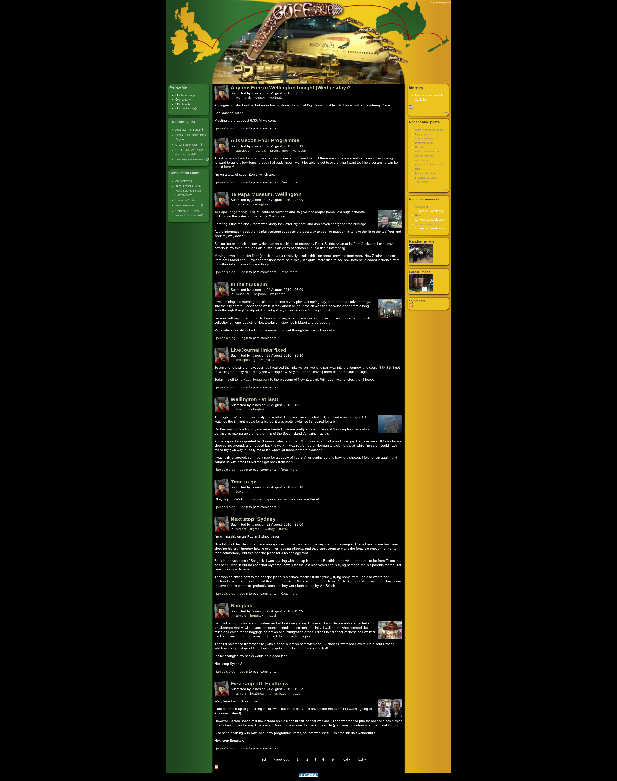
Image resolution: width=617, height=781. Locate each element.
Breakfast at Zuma (426, 177)
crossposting (245, 360)
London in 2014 (184, 200)
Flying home (422, 134)
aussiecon (243, 150)
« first (262, 759)
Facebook (186, 95)
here (237, 113)
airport (241, 529)
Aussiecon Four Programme (265, 140)
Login (244, 128)
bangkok (256, 615)
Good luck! (421, 206)
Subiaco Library (424, 138)
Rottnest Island (424, 142)
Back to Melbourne (426, 173)
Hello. (418, 215)
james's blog (225, 128)
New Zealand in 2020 (187, 205)
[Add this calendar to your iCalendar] (411, 107)
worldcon (299, 150)
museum (242, 294)
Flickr (184, 104)
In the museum (249, 284)
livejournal (267, 360)
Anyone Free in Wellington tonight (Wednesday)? (291, 87)
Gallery (388, 48)
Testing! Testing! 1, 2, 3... (429, 224)
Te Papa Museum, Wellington (266, 194)
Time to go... (246, 481)
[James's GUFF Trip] (308, 67)
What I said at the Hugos (429, 129)
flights (254, 529)
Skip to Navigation (440, 2)
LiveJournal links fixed (258, 350)
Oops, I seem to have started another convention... (427, 156)
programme (279, 150)
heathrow (257, 693)
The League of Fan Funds (190, 159)
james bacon (278, 693)
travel (240, 409)
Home (350, 20)
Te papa (242, 204)
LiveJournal (187, 108)
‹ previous (281, 759)
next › (346, 759)
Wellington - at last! (254, 399)
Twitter (184, 99)
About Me (380, 39)
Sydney (269, 529)
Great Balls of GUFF (187, 144)
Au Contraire (182, 180)
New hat (420, 147)
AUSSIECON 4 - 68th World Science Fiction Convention (188, 190)
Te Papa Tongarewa (230, 212)
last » (362, 759)
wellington (277, 97)
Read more (289, 182)
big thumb (243, 97)
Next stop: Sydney (253, 519)
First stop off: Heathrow (259, 683)
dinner (260, 97)
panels (261, 150)
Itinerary (394, 58)
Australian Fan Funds (188, 129)
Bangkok (241, 605)
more (445, 112)
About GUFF (368, 29)
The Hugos (421, 181)
